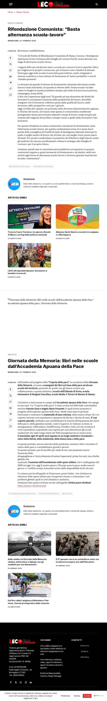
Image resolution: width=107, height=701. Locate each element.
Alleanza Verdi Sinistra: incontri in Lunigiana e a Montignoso (77, 233)
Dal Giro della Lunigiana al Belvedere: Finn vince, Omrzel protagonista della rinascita (28, 601)
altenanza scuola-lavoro (19, 166)
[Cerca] (96, 4)
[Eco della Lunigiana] (53, 4)
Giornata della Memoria (49, 494)
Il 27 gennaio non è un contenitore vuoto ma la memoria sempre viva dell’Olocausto (77, 560)
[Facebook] (10, 57)
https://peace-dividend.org (31, 485)
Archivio (12, 355)
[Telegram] (10, 82)
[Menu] (11, 4)
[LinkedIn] (10, 76)
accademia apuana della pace (22, 494)
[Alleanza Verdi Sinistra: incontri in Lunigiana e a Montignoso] (77, 216)
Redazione (13, 41)
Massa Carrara (15, 23)
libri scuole (67, 494)
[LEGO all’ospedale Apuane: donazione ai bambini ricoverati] (29, 255)
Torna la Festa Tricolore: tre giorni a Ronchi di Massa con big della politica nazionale (29, 233)
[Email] (10, 94)
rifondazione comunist (43, 166)
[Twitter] (10, 64)
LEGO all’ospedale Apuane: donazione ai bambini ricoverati (27, 272)
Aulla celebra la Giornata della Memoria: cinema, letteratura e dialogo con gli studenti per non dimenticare (27, 562)
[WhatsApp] (10, 70)
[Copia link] (10, 88)
